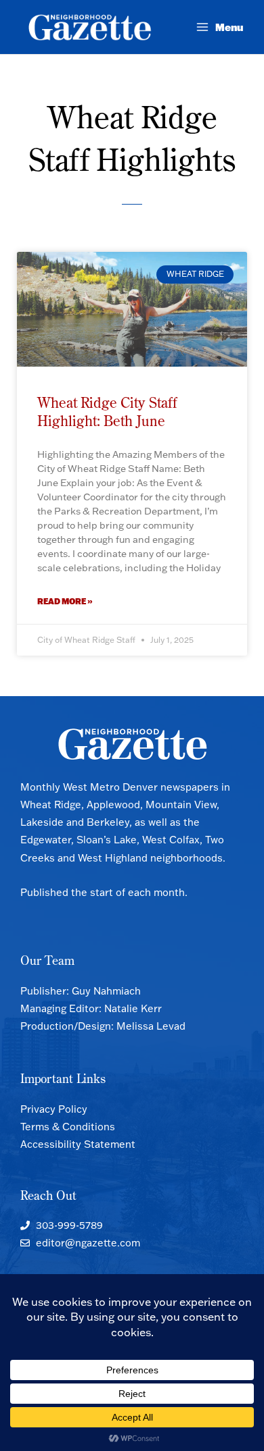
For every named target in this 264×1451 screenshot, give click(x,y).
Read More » (65, 601)
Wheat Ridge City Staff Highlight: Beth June (107, 411)
